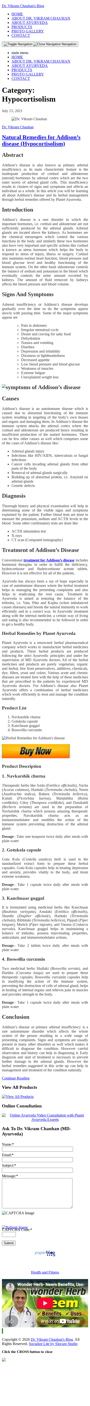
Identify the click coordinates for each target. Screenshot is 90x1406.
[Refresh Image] (15, 1227)
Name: (8, 1144)
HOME (17, 14)
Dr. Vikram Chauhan (18, 127)
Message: (10, 1176)
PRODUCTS (22, 27)
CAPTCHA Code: (17, 1230)
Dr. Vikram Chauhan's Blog (23, 6)
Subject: (9, 1165)
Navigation (68, 44)
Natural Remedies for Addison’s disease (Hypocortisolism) (41, 140)
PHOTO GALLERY (28, 31)
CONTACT (21, 35)
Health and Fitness (45, 1272)
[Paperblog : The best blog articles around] (45, 1256)
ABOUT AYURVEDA (30, 23)
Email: (8, 1155)
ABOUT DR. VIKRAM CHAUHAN (41, 18)
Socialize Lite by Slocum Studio (53, 1344)
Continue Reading (16, 1078)
